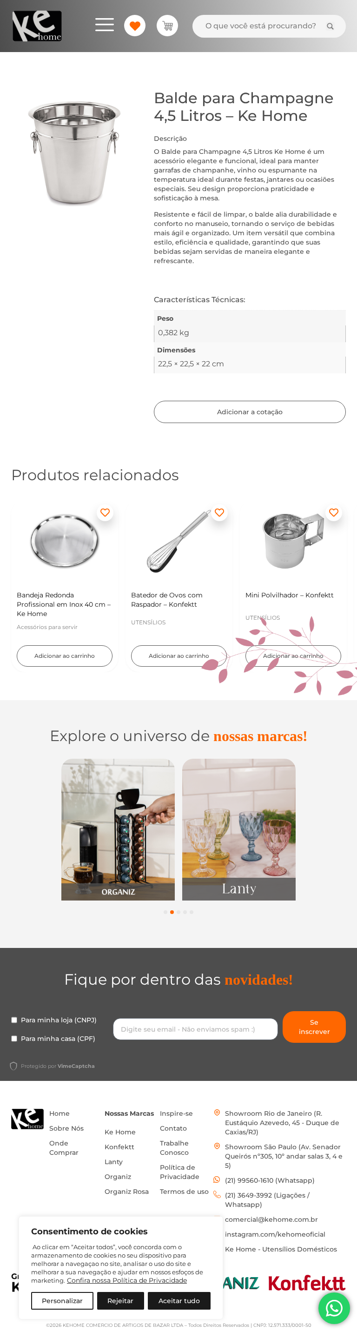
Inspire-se (176, 1113)
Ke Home (120, 1132)
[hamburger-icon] (104, 26)
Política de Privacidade (179, 1172)
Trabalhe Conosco (174, 1148)
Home (59, 1113)
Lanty (114, 1162)
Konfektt (119, 1147)
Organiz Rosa (127, 1191)
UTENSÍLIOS (148, 622)
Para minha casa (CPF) (58, 1038)
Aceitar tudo (179, 1301)
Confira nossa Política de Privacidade (127, 1280)
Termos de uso (184, 1191)
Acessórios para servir (47, 626)
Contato (173, 1128)
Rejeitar (120, 1301)
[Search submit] (330, 26)
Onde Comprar (64, 1148)
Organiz (118, 1176)
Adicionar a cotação (250, 412)
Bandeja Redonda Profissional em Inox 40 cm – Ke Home (64, 604)
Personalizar (62, 1301)
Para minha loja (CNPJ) (59, 1020)
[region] (121, 1267)
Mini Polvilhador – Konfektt (289, 595)
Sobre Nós (66, 1128)
